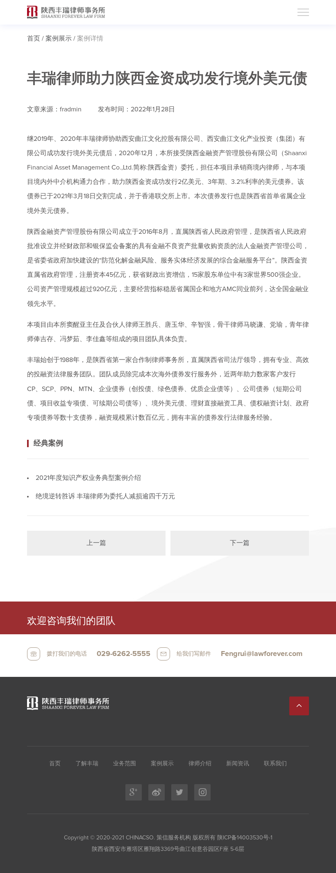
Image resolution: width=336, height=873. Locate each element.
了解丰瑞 (86, 764)
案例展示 (58, 38)
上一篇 (96, 543)
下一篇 (240, 543)
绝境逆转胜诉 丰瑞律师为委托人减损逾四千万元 (105, 496)
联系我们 (275, 764)
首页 (33, 38)
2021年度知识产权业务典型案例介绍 (88, 478)
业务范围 (124, 764)
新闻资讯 (237, 764)
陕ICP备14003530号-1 (244, 838)
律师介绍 (199, 764)
